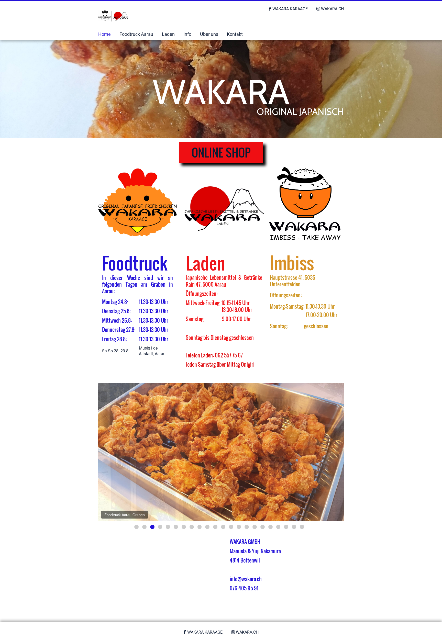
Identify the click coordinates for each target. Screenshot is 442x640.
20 (286, 527)
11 (215, 527)
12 (223, 527)
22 (302, 527)
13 (231, 527)
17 (262, 527)
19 (278, 527)
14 (239, 527)
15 (247, 527)
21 (294, 527)
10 (207, 527)
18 (270, 527)
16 (254, 527)
